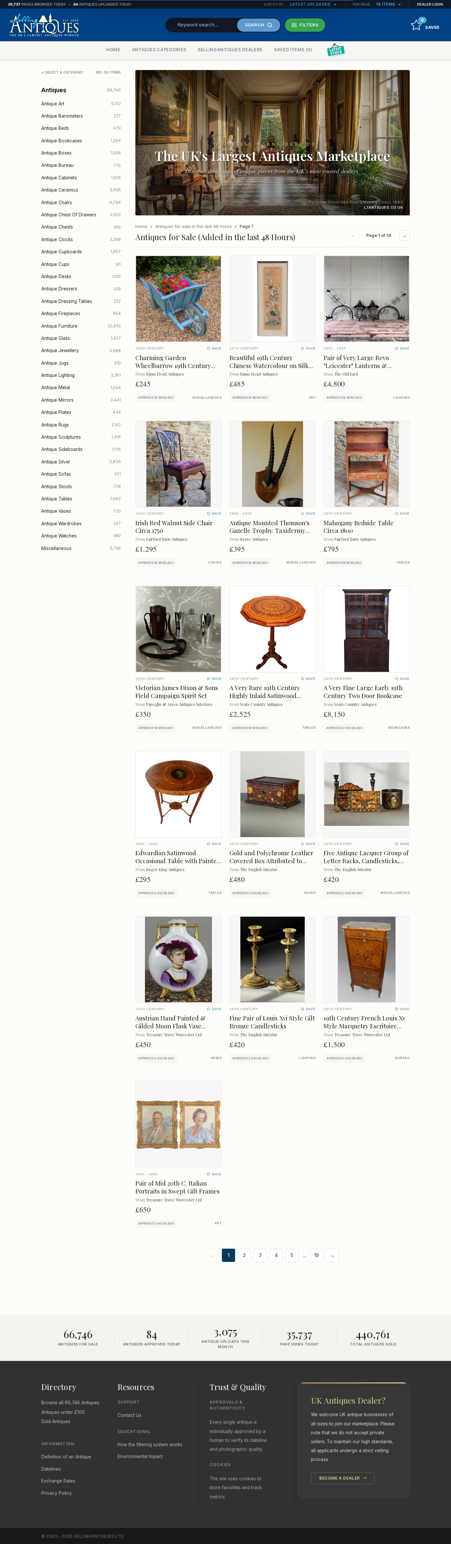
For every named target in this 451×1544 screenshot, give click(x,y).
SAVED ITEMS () (293, 49)
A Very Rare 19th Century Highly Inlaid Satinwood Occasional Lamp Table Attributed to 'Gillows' (264, 699)
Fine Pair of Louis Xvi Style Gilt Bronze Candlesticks (272, 1022)
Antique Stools (81, 486)
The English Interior (258, 869)
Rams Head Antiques (165, 374)
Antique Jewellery (81, 350)
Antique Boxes (81, 153)
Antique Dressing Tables (81, 301)
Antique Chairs (81, 202)
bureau (402, 1058)
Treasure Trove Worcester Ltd (174, 1034)
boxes (310, 893)
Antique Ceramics (81, 190)
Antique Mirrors (81, 400)
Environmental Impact (140, 1456)
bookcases (399, 727)
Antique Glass (81, 338)
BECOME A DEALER (340, 1478)
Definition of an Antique (66, 1456)
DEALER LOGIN (430, 4)
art (312, 397)
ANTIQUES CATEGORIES (159, 49)
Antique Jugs (81, 363)
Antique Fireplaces (81, 313)
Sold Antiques (55, 1421)
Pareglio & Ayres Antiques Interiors (179, 704)
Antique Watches (81, 535)
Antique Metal (81, 387)
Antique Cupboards (81, 251)
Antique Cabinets (81, 177)
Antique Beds (81, 128)
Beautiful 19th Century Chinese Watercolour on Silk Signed (268, 365)
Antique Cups (81, 264)
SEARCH (254, 24)
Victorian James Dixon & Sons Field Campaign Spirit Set (176, 691)
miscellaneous (207, 397)
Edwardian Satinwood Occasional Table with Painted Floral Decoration (177, 861)
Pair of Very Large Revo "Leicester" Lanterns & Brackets (356, 365)
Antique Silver (81, 461)
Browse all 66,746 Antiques (70, 1402)
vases (216, 1058)
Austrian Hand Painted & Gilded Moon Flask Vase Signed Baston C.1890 (170, 1026)
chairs (215, 562)
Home (141, 226)
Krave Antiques (254, 539)
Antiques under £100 (63, 1412)
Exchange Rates (58, 1481)
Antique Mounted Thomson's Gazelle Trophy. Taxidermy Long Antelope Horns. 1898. (269, 531)
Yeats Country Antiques (261, 704)
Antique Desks (81, 276)
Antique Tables (81, 498)
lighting (401, 397)
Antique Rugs (81, 424)
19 (316, 1255)
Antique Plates (81, 412)
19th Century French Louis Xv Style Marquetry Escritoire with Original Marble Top (364, 1026)
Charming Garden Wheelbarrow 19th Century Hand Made (173, 365)
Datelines (51, 1469)
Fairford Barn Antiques (167, 539)
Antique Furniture (81, 326)
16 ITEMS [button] (386, 4)
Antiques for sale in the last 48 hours (193, 226)
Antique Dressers (81, 288)
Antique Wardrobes (81, 523)
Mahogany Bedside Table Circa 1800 (359, 527)
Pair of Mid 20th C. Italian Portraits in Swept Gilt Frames (177, 1187)
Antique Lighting (81, 375)
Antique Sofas (81, 474)
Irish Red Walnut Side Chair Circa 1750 (174, 527)
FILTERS (309, 24)
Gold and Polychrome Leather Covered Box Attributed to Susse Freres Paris (271, 861)
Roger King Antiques (165, 869)
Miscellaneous (81, 548)
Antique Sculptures (81, 437)
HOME (113, 49)
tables (403, 562)
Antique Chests (81, 227)
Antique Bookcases (81, 140)
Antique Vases (81, 511)
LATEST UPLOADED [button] (311, 4)
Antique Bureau (81, 165)
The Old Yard (346, 374)
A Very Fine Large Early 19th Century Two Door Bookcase (363, 691)
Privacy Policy (56, 1493)
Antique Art (81, 103)
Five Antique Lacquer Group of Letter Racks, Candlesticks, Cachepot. (366, 861)
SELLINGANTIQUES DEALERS (230, 49)
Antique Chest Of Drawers (81, 214)
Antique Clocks (81, 239)
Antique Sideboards (81, 449)
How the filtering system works (150, 1444)
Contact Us (129, 1415)
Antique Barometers (81, 116)
